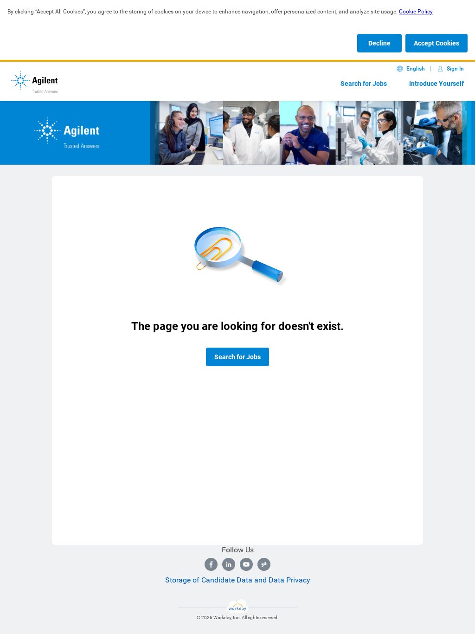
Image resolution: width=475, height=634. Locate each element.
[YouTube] (246, 564)
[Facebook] (211, 564)
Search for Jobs (363, 83)
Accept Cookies (436, 43)
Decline (379, 43)
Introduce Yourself (436, 83)
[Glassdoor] (263, 564)
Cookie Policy (416, 11)
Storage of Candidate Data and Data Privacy (237, 580)
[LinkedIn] (228, 564)
